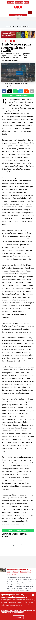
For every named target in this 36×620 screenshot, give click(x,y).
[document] (18, 310)
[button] (33, 595)
